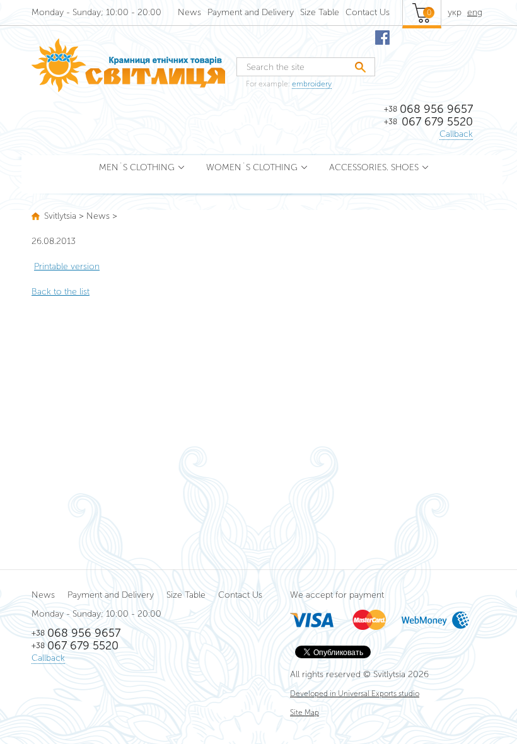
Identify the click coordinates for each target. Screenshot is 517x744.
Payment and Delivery (250, 12)
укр (455, 12)
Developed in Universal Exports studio (354, 693)
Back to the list (61, 291)
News (189, 12)
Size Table (319, 12)
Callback (456, 134)
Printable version (67, 266)
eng (474, 12)
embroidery (312, 83)
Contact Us (368, 12)
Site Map (304, 712)
